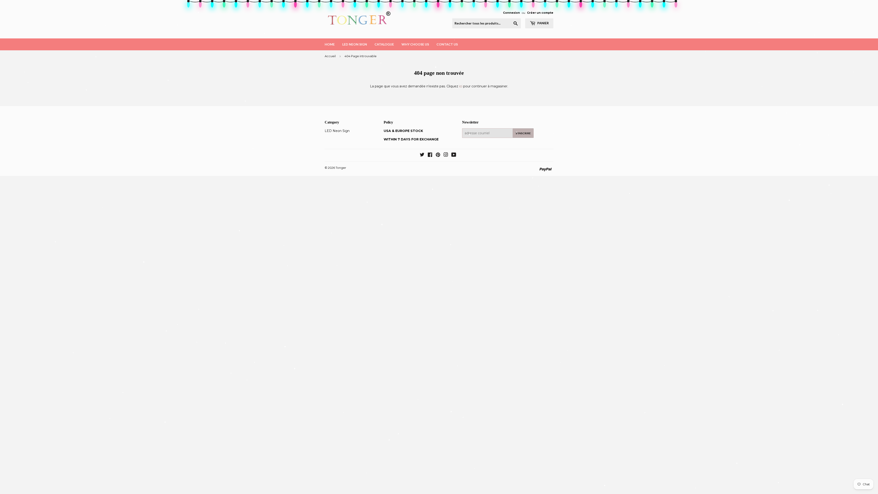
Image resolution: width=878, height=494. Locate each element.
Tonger (341, 167)
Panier (543, 23)
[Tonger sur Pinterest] (438, 155)
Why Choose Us (415, 44)
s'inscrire (523, 133)
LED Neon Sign (354, 44)
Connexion (511, 12)
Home (330, 44)
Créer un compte (540, 12)
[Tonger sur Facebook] (430, 155)
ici (460, 86)
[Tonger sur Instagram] (446, 155)
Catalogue (384, 44)
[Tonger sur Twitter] (422, 155)
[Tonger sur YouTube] (453, 155)
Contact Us (447, 44)
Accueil (330, 56)
